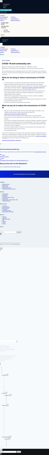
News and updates (6, 219)
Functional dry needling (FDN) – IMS (10, 199)
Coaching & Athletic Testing (8, 197)
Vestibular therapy (6, 200)
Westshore (3, 27)
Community (9, 445)
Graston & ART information (8, 211)
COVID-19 (14, 140)
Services (4, 375)
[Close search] (1, 450)
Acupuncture (5, 198)
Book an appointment (6, 10)
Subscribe (4, 217)
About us (5, 5)
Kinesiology (4, 196)
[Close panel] (1, 248)
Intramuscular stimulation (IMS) (11, 388)
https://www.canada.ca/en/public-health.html (33, 87)
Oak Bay (3, 24)
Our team (6, 30)
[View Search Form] (1, 1)
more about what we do (40, 151)
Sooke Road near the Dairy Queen (12, 166)
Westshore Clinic (6, 184)
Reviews (4, 221)
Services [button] (2, 34)
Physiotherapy (6, 4)
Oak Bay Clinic (5, 185)
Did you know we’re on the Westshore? (24, 174)
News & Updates (6, 60)
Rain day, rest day (4, 156)
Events (8, 403)
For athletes (4, 209)
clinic (3, 140)
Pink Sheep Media (16, 244)
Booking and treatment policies (9, 188)
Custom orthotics (6, 207)
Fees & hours (7, 31)
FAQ (3, 220)
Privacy (3, 222)
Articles (6, 438)
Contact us (7, 395)
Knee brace (4, 205)
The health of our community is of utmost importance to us (14, 159)
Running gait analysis (9, 383)
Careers (4, 223)
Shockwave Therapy (6, 210)
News (4, 7)
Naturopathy (5, 195)
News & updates (5, 436)
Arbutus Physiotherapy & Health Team (9, 149)
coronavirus (8, 140)
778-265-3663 (4, 22)
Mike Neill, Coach (8, 434)
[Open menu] (1, 44)
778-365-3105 (5, 26)
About (3, 393)
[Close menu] (0, 364)
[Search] (16, 341)
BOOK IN (2, 54)
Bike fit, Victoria (5, 208)
